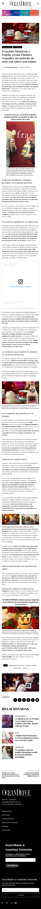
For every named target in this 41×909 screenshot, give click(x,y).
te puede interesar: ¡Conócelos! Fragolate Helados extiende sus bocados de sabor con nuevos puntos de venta (20, 117)
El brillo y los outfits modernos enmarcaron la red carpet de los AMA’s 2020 (11, 775)
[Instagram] (7, 903)
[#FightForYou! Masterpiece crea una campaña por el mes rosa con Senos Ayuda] (7, 736)
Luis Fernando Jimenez (11, 67)
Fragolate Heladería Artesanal (17, 665)
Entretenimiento (21, 716)
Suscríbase (20, 895)
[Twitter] (20, 700)
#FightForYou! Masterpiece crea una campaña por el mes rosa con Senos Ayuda (27, 737)
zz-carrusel (17, 47)
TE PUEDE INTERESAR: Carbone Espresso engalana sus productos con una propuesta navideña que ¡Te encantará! (20, 602)
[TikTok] (11, 903)
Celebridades (19, 747)
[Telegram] (37, 700)
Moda (17, 733)
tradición (25, 668)
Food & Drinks (7, 47)
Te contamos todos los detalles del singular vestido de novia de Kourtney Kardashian (26, 753)
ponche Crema (17, 668)
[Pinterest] (24, 700)
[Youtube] (15, 903)
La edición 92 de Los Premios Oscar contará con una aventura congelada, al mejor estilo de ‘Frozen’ (27, 722)
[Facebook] (15, 700)
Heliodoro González (31, 665)
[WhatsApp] (28, 700)
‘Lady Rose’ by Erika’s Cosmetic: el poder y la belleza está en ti (31, 774)
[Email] (33, 700)
